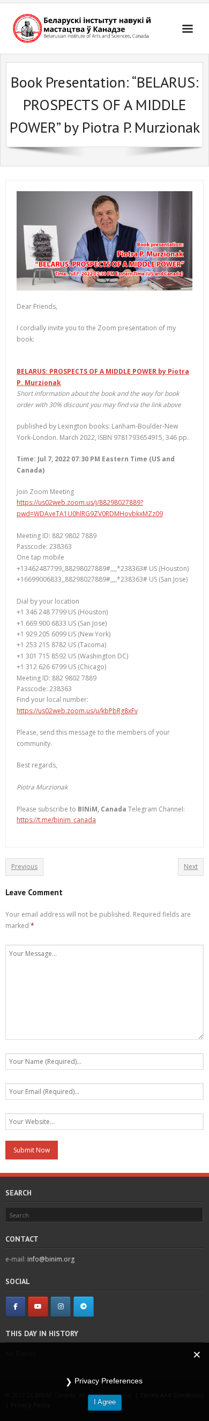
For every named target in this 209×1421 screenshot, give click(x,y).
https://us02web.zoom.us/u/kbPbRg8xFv (77, 710)
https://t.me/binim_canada (56, 819)
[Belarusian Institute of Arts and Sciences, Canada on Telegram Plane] (83, 1306)
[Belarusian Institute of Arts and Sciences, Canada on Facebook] (15, 1306)
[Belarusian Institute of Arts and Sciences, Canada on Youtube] (38, 1306)
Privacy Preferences (108, 1380)
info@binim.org (50, 1259)
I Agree (105, 1402)
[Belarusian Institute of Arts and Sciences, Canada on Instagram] (60, 1306)
